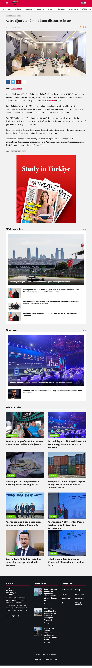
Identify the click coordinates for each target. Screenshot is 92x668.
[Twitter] (13, 616)
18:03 (48, 603)
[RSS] (19, 616)
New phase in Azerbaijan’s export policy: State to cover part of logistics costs (66, 484)
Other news (12, 435)
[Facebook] (8, 616)
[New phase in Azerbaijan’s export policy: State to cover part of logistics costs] (67, 465)
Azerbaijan (11, 16)
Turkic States (67, 590)
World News (79, 598)
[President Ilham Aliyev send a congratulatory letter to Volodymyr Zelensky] (14, 316)
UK (19, 16)
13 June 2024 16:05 (13, 27)
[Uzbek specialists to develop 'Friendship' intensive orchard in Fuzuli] (67, 543)
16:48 (48, 623)
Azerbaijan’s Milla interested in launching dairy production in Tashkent (23, 562)
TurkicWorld (16, 89)
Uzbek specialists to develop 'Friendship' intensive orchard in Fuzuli (66, 562)
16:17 (48, 643)
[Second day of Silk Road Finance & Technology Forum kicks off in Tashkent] (46, 360)
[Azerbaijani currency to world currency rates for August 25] (25, 465)
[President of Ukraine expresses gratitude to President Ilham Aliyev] (38, 631)
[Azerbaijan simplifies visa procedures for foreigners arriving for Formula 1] (46, 259)
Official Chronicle (79, 604)
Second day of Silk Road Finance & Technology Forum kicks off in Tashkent (67, 444)
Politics (64, 594)
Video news (66, 598)
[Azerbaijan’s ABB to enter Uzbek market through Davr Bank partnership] (67, 506)
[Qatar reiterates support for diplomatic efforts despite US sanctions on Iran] (38, 592)
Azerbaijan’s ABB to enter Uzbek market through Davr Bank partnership (66, 525)
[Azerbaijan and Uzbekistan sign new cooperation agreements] (25, 506)
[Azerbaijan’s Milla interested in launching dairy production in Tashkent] (25, 543)
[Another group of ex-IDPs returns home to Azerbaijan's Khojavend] (25, 425)
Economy (11, 476)
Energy (78, 590)
